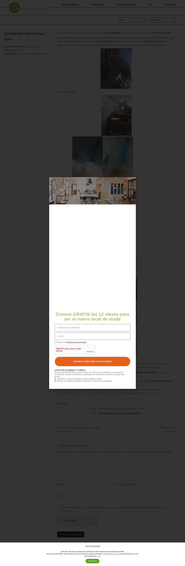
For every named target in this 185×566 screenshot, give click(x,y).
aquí (98, 556)
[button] (132, 181)
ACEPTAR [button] (92, 561)
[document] (92, 283)
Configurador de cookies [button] (111, 554)
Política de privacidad (76, 342)
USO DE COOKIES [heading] (92, 546)
